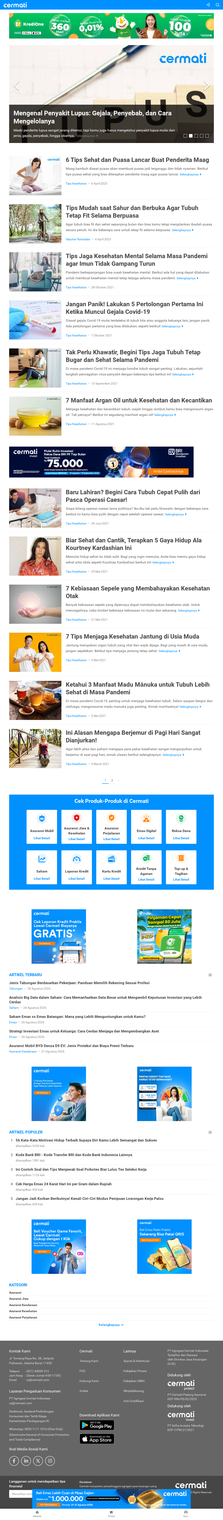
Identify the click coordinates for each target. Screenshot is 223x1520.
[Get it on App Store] (120, 1439)
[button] (17, 85)
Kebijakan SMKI (134, 1381)
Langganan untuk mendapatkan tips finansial (37, 1483)
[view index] (210, 974)
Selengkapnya (110, 1325)
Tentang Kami (88, 1361)
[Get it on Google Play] (120, 1425)
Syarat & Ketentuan (136, 1361)
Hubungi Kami (89, 1381)
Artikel (83, 1391)
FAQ (82, 1371)
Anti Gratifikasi (133, 1401)
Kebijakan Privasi (135, 1371)
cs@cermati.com (37, 1380)
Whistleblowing (133, 1391)
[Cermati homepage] (190, 1484)
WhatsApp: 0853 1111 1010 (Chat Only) (36, 1429)
